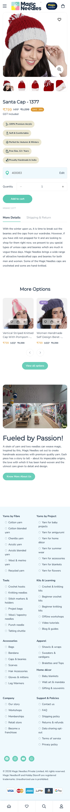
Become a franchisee (12, 730)
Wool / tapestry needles (16, 617)
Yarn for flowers (51, 570)
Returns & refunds (52, 722)
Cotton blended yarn (16, 530)
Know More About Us (19, 476)
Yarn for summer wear (49, 550)
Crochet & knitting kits (50, 588)
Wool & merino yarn (15, 562)
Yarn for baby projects (47, 524)
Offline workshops (53, 616)
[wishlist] (27, 806)
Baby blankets (50, 676)
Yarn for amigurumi (53, 532)
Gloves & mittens (18, 677)
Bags (11, 647)
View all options (35, 365)
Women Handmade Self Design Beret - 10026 (49, 335)
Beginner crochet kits (49, 598)
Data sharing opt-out (50, 730)
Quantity (8, 186)
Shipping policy (51, 716)
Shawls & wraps (51, 647)
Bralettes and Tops (53, 663)
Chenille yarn (16, 538)
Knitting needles (17, 592)
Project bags (15, 608)
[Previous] (30, 352)
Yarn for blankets (52, 564)
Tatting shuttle (16, 631)
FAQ (44, 710)
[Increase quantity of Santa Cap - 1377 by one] (63, 187)
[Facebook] (7, 759)
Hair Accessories (18, 671)
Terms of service (51, 738)
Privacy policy (50, 744)
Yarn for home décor (48, 540)
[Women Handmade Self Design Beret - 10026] (52, 313)
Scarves (12, 665)
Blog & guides (50, 629)
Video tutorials (50, 623)
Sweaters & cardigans (47, 655)
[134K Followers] (15, 759)
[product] (9, 806)
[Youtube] (23, 759)
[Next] (40, 352)
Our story (14, 704)
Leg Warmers (16, 683)
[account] (61, 806)
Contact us (48, 704)
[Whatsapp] (31, 759)
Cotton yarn (15, 522)
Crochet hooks (16, 586)
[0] (63, 6)
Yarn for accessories (53, 558)
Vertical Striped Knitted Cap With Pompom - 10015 (18, 335)
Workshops (15, 710)
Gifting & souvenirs (53, 688)
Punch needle (16, 625)
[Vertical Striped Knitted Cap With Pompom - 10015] (18, 313)
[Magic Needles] (26, 6)
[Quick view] (24, 322)
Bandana (13, 653)
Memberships (16, 716)
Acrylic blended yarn (15, 552)
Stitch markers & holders (16, 600)
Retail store (15, 722)
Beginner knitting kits (50, 608)
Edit (61, 173)
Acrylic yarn (15, 544)
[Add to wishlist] (59, 19)
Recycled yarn (16, 570)
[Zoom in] (59, 69)
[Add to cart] (18, 322)
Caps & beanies (17, 659)
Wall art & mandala (53, 682)
